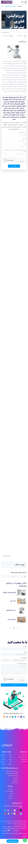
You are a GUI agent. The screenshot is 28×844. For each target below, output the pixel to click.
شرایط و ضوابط (16, 823)
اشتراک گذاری (7, 556)
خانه (2, 6)
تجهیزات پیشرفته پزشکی (10, 6)
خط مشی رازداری (23, 823)
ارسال (14, 685)
